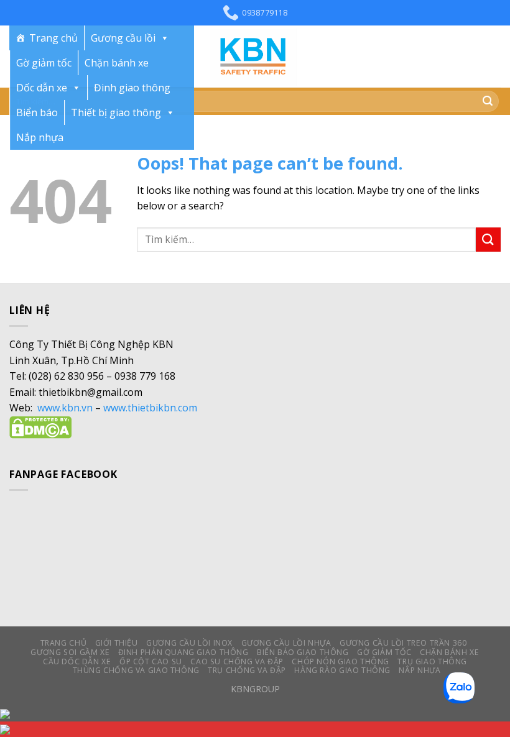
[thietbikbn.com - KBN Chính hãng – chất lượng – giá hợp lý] (255, 56)
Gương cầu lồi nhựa (286, 643)
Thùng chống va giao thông (136, 670)
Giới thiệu (116, 643)
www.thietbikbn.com (150, 407)
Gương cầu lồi (123, 38)
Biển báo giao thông (303, 652)
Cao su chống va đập (237, 661)
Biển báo (37, 112)
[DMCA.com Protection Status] (40, 426)
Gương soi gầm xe (69, 652)
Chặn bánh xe (117, 63)
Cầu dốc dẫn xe (77, 661)
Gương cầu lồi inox (189, 643)
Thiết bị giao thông (116, 112)
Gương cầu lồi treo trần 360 (403, 643)
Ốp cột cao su (150, 661)
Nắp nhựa (39, 137)
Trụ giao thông (432, 661)
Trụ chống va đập (247, 670)
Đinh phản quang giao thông (183, 652)
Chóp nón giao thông (340, 661)
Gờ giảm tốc (44, 63)
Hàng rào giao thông (342, 670)
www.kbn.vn (65, 407)
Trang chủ (53, 38)
